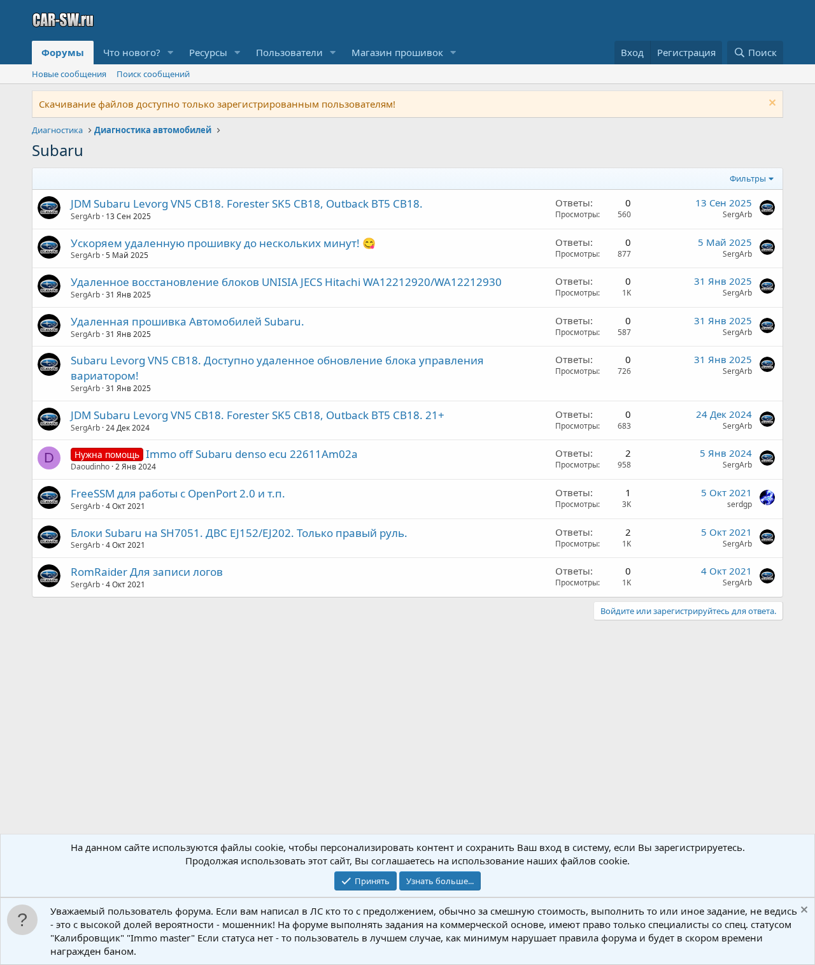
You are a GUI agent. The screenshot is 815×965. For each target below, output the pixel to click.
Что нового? (131, 52)
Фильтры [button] (748, 178)
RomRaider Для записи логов (147, 571)
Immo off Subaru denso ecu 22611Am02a (252, 454)
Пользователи (289, 52)
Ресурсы (208, 52)
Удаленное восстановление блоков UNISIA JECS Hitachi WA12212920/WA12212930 (286, 282)
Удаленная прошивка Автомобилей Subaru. (187, 321)
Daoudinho (90, 466)
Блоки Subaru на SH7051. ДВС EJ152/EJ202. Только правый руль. (239, 532)
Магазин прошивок (397, 52)
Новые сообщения (69, 74)
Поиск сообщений (153, 74)
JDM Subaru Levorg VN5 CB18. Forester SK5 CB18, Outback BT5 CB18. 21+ (257, 415)
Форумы (62, 52)
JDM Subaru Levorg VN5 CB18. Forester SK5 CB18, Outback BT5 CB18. (247, 203)
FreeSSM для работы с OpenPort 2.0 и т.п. (178, 493)
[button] (171, 52)
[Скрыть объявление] (770, 104)
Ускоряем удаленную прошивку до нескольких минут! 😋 (223, 243)
